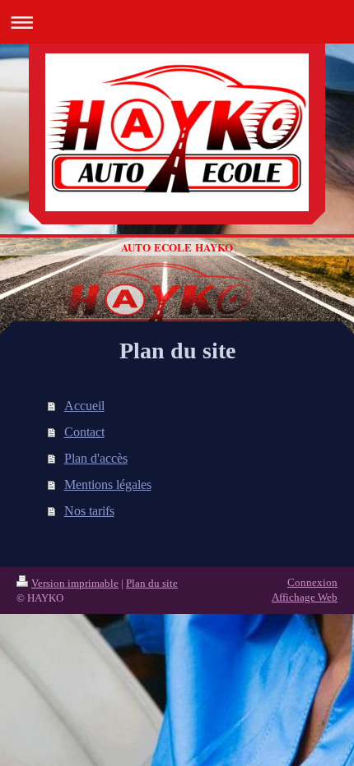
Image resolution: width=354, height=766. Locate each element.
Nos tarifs (89, 511)
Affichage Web (305, 597)
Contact (84, 432)
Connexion (312, 582)
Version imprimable (75, 583)
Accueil (84, 406)
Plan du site (152, 583)
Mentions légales (107, 484)
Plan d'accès (96, 458)
